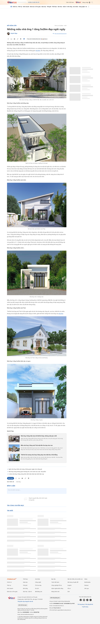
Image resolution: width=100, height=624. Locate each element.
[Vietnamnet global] (78, 3)
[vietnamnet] (11, 3)
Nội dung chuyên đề (73, 582)
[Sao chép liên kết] (17, 39)
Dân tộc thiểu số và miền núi (75, 579)
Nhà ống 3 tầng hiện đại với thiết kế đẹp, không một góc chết (39, 436)
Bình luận (10, 478)
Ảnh (69, 591)
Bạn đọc (53, 579)
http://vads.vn (57, 608)
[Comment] (24, 39)
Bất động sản (11, 25)
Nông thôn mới (55, 591)
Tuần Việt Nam (70, 2)
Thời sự (20, 6)
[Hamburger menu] (88, 7)
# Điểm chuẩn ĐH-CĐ (33, 2)
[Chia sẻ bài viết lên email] (14, 39)
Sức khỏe (75, 6)
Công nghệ (82, 6)
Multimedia (87, 582)
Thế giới (49, 6)
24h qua (86, 588)
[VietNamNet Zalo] (91, 600)
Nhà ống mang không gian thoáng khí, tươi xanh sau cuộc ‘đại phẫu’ (27, 471)
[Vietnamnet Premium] (11, 579)
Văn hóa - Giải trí (62, 6)
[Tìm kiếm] (92, 2)
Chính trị (15, 6)
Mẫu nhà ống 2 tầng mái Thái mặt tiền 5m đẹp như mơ (37, 445)
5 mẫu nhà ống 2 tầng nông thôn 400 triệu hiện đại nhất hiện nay (26, 474)
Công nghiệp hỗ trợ (56, 585)
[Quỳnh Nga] (8, 33)
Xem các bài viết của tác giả (60, 33)
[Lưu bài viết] (21, 39)
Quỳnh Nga (14, 33)
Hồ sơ (69, 588)
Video (85, 579)
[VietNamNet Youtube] (84, 600)
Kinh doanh (26, 6)
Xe (86, 6)
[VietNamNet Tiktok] (87, 600)
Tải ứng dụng (81, 604)
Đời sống (69, 6)
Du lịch (37, 588)
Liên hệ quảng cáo (55, 597)
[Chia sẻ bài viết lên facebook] (8, 39)
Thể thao (54, 6)
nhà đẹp (38, 50)
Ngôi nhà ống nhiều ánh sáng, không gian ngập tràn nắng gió (25, 469)
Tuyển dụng (85, 606)
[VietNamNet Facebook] (81, 600)
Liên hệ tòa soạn (22, 605)
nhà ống (61, 313)
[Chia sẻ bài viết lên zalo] (11, 39)
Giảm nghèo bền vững (57, 588)
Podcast (86, 585)
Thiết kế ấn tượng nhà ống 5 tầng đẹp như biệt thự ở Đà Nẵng (39, 454)
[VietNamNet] (11, 6)
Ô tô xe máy (38, 585)
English (69, 585)
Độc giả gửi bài (89, 604)
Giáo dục (43, 6)
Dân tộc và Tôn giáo (35, 6)
